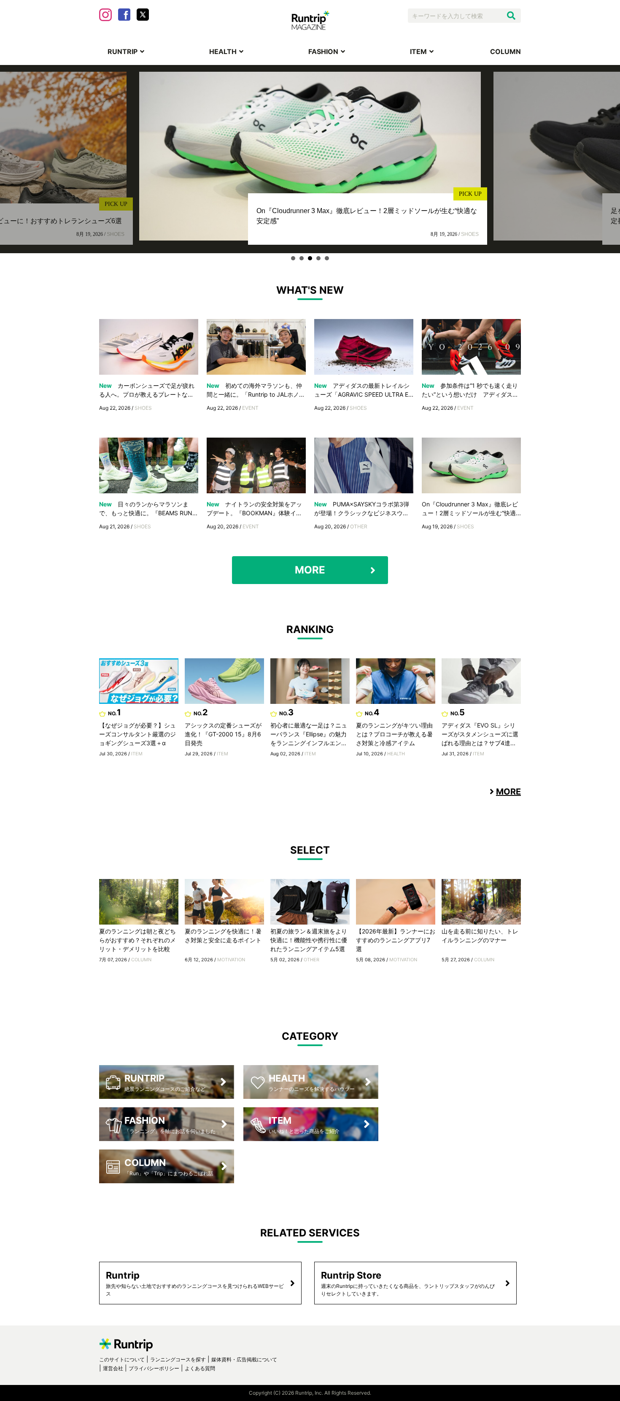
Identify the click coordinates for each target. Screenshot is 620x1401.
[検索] (511, 16)
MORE (310, 570)
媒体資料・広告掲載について (244, 1359)
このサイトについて (122, 1359)
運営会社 (113, 1368)
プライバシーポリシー (154, 1368)
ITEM (418, 51)
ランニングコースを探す (178, 1359)
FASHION (323, 51)
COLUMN (505, 51)
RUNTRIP (122, 51)
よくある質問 (200, 1368)
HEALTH (223, 51)
